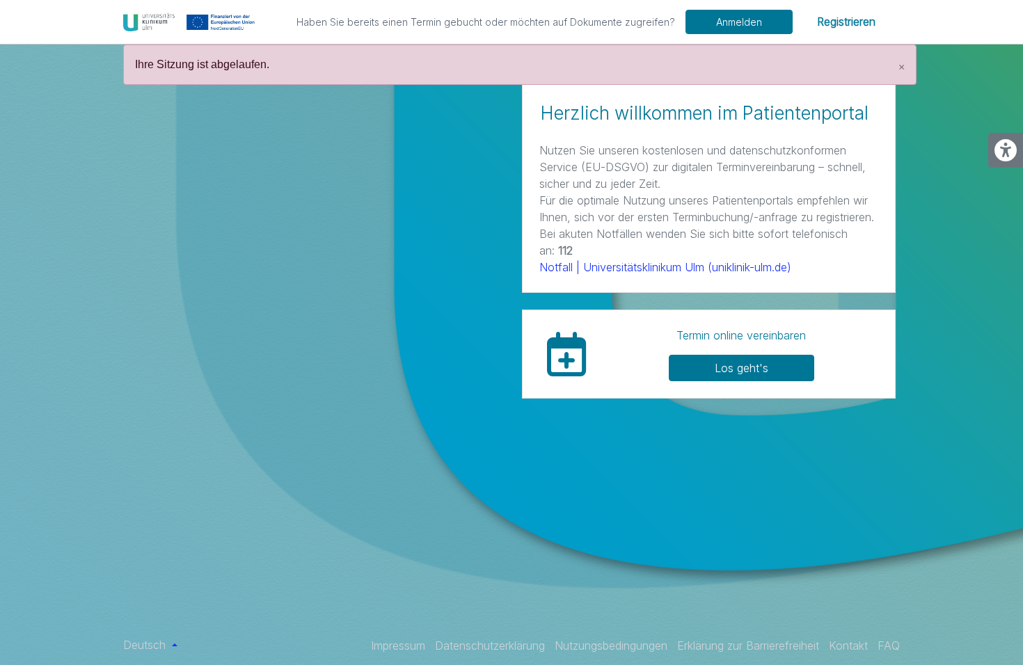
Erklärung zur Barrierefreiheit (748, 645)
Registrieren (846, 22)
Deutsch (146, 645)
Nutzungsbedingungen (611, 645)
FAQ (889, 645)
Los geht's (741, 368)
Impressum (398, 645)
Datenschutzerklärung (490, 645)
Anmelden (739, 22)
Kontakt (848, 645)
